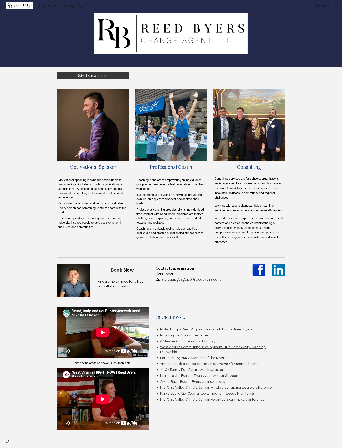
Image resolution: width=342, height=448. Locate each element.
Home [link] (321, 6)
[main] (93, 167)
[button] (337, 5)
